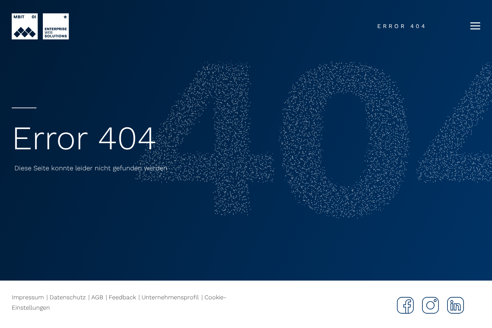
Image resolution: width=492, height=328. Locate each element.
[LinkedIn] (451, 305)
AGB (97, 297)
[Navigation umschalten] (472, 26)
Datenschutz (68, 297)
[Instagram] (426, 305)
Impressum (28, 297)
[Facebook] (401, 305)
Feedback (122, 297)
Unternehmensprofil (170, 297)
